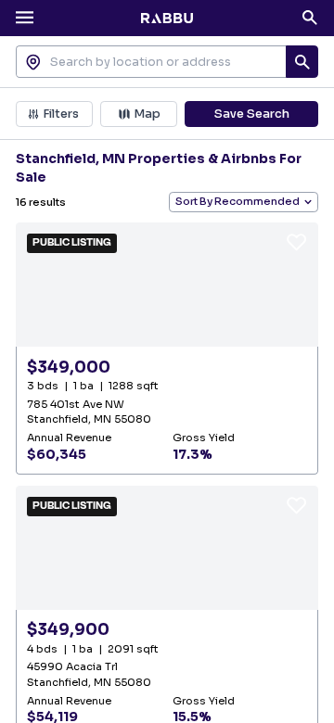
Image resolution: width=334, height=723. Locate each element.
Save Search (251, 114)
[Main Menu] (25, 17)
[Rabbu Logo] (167, 18)
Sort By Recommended (237, 201)
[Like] (296, 241)
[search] (302, 62)
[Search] (310, 17)
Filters (61, 114)
